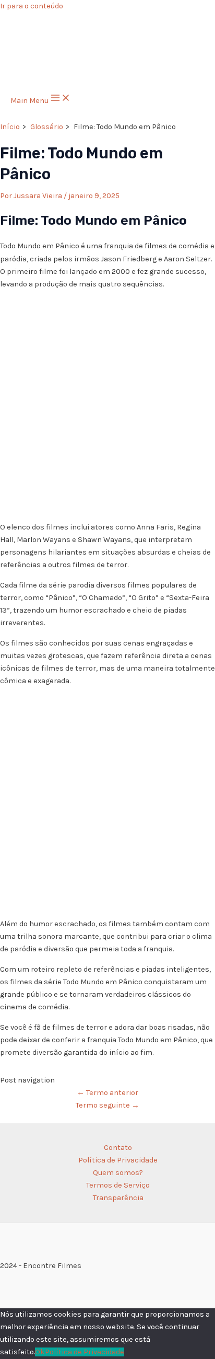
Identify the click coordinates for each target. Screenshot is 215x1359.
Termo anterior (107, 1092)
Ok (40, 1352)
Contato (118, 1147)
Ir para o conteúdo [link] (31, 6)
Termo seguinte (107, 1105)
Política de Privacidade (118, 1160)
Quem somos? (118, 1172)
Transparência (118, 1197)
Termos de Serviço (118, 1185)
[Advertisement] (107, 405)
